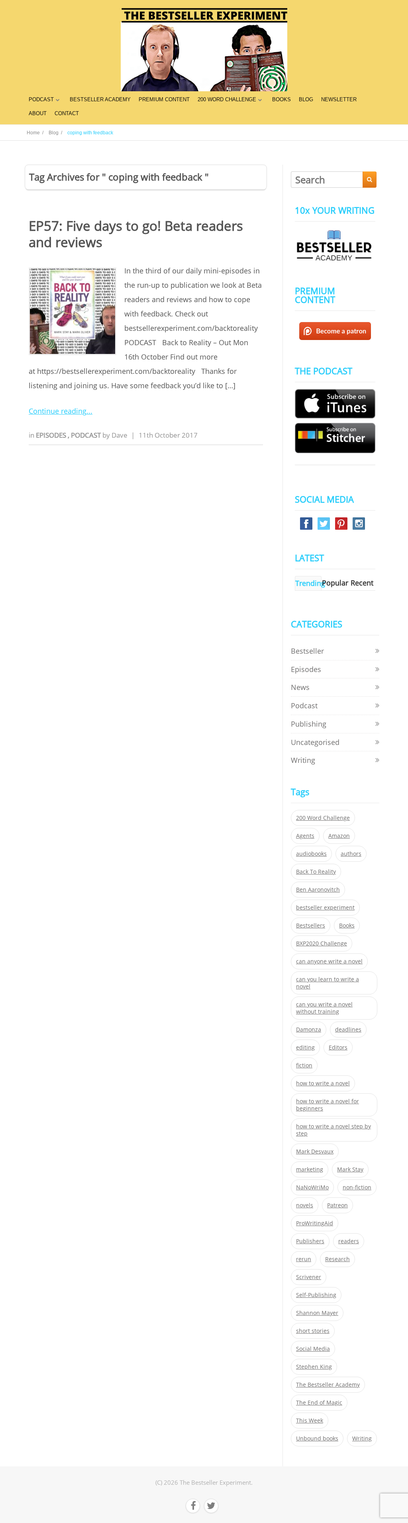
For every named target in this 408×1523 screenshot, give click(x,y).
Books (347, 925)
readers (348, 1241)
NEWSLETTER (339, 99)
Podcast (86, 435)
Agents (305, 835)
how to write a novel (323, 1083)
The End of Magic (319, 1402)
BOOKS (281, 99)
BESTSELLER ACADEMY (100, 99)
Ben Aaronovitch (318, 889)
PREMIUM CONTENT (164, 99)
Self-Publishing (316, 1295)
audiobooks (311, 853)
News (300, 687)
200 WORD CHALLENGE (227, 99)
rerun (303, 1259)
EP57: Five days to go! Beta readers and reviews (136, 234)
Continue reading (57, 411)
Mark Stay (350, 1169)
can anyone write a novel (329, 961)
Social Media (313, 1348)
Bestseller (307, 651)
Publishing (308, 724)
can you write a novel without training (324, 1008)
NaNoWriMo (312, 1187)
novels (304, 1205)
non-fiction (357, 1187)
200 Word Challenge (323, 817)
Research (337, 1259)
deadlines (348, 1029)
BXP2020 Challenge (321, 943)
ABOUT (38, 113)
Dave (120, 435)
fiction (304, 1065)
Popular (335, 583)
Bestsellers (310, 925)
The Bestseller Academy (328, 1384)
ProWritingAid (314, 1223)
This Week (309, 1420)
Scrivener (308, 1277)
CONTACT (67, 113)
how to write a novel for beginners (327, 1105)
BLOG (306, 99)
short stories (313, 1330)
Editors (338, 1047)
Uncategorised (315, 742)
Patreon (337, 1205)
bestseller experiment (325, 907)
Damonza (308, 1029)
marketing (309, 1169)
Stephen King (314, 1366)
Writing (303, 760)
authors (351, 853)
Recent (362, 583)
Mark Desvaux (314, 1151)
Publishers (310, 1241)
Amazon (339, 835)
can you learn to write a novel (327, 983)
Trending (310, 583)
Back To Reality (316, 871)
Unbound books (317, 1438)
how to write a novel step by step (333, 1130)
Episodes (52, 435)
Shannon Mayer (317, 1313)
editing (305, 1047)
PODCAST (41, 99)
